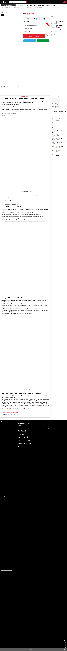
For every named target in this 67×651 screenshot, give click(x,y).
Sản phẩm (26, 5)
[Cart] (65, 5)
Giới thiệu (31, 5)
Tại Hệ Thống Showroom (56, 18)
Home (2, 7)
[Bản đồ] (64, 642)
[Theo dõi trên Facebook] (36, 439)
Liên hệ (54, 5)
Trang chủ (20, 5)
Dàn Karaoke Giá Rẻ (41, 7)
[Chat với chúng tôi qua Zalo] (64, 645)
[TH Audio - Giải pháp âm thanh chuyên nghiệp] (4, 2)
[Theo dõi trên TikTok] (37, 439)
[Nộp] (26, 2)
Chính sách (41, 5)
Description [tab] (23, 96)
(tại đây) (59, 23)
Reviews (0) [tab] (27, 96)
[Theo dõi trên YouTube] (39, 439)
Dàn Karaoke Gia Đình (31, 7)
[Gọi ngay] (64, 648)
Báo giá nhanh (48, 5)
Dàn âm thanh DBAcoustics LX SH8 (9, 101)
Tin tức (36, 5)
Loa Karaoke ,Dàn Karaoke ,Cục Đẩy (17, 7)
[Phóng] (2, 84)
